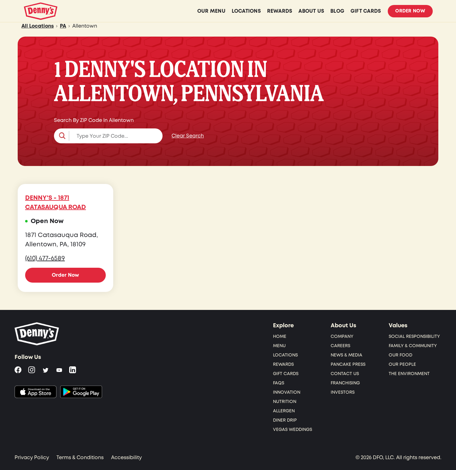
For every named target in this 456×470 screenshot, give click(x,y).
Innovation (286, 392)
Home (279, 336)
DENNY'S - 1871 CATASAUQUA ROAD (55, 203)
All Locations (37, 26)
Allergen (284, 411)
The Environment (409, 374)
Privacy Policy (32, 457)
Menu (279, 346)
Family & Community (413, 346)
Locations (285, 355)
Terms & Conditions (80, 457)
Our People (402, 364)
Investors (343, 392)
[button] (108, 135)
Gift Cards (285, 374)
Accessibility (126, 457)
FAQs (278, 383)
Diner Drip (285, 420)
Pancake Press (348, 364)
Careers (340, 346)
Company (342, 336)
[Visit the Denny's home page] (37, 333)
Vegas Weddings (292, 429)
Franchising (345, 383)
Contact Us (345, 374)
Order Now (410, 11)
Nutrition (284, 402)
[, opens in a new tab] (35, 392)
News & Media (346, 355)
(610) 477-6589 (45, 258)
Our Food (400, 355)
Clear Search (188, 135)
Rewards (283, 364)
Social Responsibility (414, 336)
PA (63, 26)
